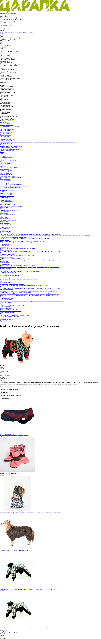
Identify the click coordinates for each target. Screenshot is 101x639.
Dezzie (1, 374)
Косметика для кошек (6, 279)
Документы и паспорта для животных (10, 316)
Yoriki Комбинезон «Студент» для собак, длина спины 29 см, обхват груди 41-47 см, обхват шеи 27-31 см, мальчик (31, 512)
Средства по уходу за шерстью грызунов (37, 294)
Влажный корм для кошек (7, 227)
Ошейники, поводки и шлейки (8, 167)
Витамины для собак (5, 306)
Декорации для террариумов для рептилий (11, 258)
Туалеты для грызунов (32, 301)
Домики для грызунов (6, 299)
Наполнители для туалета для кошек (10, 275)
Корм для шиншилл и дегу (17, 295)
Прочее (2, 152)
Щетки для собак (21, 234)
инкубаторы (3, 122)
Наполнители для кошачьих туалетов (10, 187)
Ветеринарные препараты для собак (9, 248)
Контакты (19, 15)
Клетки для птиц (4, 262)
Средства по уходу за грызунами (9, 292)
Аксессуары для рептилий (7, 260)
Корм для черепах (5, 211)
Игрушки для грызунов (6, 298)
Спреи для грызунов (53, 294)
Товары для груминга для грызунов (9, 291)
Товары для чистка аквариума (27, 142)
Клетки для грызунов (6, 296)
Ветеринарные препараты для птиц (9, 265)
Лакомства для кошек (5, 200)
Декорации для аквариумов (7, 140)
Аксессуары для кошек (6, 288)
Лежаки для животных (6, 194)
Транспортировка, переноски (8, 127)
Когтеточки (3, 281)
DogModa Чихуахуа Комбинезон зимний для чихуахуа (14, 550)
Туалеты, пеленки (5, 123)
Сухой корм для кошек (6, 224)
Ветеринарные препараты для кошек (10, 285)
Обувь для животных (5, 173)
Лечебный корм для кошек (7, 225)
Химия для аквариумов (6, 137)
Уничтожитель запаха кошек (30, 279)
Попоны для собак (5, 171)
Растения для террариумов (21, 260)
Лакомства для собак (5, 197)
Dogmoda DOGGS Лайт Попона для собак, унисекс (14, 435)
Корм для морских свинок (51, 295)
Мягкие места (3, 189)
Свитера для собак (35, 238)
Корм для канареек (5, 218)
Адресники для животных (7, 319)
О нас (15, 15)
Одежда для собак (5, 238)
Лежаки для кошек (5, 278)
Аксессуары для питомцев (7, 313)
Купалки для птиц (36, 267)
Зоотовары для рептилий (6, 257)
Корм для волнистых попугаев (8, 220)
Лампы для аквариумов (45, 260)
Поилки (2, 153)
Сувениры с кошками (28, 288)
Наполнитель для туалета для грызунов (10, 177)
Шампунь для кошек (17, 279)
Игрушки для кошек (5, 282)
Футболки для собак (24, 238)
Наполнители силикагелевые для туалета (11, 184)
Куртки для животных (6, 174)
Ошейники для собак (54, 251)
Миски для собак (4, 240)
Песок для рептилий (33, 260)
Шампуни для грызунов (19, 294)
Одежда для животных (6, 170)
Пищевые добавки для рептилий (9, 210)
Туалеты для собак (5, 233)
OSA (16, 632)
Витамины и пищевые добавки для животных (12, 305)
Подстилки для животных (7, 157)
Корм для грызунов (5, 295)
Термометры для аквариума (43, 142)
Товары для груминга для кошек (8, 271)
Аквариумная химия (5, 135)
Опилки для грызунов (6, 181)
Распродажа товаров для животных (9, 149)
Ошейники (3, 166)
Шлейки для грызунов (20, 301)
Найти (4, 634)
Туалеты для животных (6, 125)
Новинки (11, 15)
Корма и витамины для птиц (7, 204)
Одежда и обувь (4, 169)
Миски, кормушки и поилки (7, 190)
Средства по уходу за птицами (27, 265)
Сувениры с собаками (18, 251)
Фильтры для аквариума (12, 142)
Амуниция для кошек (6, 286)
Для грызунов (15, 32)
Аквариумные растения (6, 133)
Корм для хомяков (39, 295)
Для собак (8, 32)
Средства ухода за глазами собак (42, 235)
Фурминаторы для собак (32, 234)
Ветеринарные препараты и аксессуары (10, 311)
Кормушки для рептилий (58, 260)
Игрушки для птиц (5, 264)
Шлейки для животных (6, 162)
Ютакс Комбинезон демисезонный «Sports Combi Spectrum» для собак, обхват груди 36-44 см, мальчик (27, 627)
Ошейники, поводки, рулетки (8, 160)
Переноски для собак (5, 237)
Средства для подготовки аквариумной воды (62, 142)
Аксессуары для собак (6, 251)
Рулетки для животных (6, 163)
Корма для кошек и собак (6, 207)
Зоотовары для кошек (6, 268)
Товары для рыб (4, 136)
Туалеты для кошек (5, 269)
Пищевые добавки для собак (27, 248)
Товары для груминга (6, 143)
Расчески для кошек (22, 271)
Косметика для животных (7, 203)
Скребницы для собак (45, 234)
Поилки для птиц (16, 267)
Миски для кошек (4, 277)
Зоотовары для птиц (5, 261)
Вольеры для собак (5, 247)
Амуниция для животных (7, 150)
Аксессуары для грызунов (7, 301)
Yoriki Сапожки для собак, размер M (9, 473)
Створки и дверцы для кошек (42, 288)
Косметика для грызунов (6, 294)
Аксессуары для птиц (6, 267)
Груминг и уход (4, 304)
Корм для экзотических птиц (8, 215)
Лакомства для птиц (5, 198)
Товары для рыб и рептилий (7, 129)
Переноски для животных (7, 154)
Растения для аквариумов (7, 139)
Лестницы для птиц (26, 267)
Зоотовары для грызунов (6, 289)
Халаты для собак (14, 238)
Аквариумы (3, 142)
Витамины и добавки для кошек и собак (11, 309)
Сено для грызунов (5, 179)
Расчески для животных (6, 145)
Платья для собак (44, 238)
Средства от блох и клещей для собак (81, 235)
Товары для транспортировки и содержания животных (15, 315)
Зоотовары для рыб (5, 252)
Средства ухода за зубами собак (25, 235)
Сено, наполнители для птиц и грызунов (11, 147)
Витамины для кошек (41, 285)
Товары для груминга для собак (8, 234)
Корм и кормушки (5, 130)
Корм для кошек (4, 223)
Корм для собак (4, 242)
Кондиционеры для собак (29, 241)
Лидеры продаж (4, 15)
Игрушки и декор (4, 228)
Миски (2, 191)
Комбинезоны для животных (8, 176)
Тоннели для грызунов (44, 301)
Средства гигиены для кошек (8, 272)
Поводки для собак (5, 164)
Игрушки (30, 32)
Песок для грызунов (5, 180)
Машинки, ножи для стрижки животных (11, 146)
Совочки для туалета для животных (9, 126)
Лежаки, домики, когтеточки (8, 193)
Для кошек (3, 32)
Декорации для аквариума (7, 132)
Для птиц (21, 32)
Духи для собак (40, 241)
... (75, 142)
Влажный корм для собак (40, 242)
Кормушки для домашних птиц (49, 267)
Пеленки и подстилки (6, 156)
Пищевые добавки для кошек (27, 285)
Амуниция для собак (5, 250)
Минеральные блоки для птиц (8, 214)
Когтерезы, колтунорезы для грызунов (46, 291)
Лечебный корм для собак (15, 242)
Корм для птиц (4, 213)
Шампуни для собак (16, 241)
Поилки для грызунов (56, 301)
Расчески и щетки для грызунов (27, 291)
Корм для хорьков (29, 295)
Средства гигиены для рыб (7, 254)
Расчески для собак (56, 234)
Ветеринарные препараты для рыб (9, 255)
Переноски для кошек (6, 274)
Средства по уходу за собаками (8, 235)
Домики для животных (6, 302)
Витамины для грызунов (24, 292)
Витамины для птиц (5, 221)
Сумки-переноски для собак (19, 237)
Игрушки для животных (6, 230)
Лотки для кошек (54, 288)
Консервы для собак (27, 242)
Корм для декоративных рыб (26, 255)
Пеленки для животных (6, 159)
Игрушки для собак (5, 244)
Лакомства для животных (7, 196)
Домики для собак (5, 245)
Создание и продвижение (7, 632)
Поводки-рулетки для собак (31, 251)
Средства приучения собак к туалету (61, 235)
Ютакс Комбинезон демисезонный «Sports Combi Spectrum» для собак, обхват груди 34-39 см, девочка (27, 589)
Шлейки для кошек (17, 288)
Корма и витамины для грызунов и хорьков (11, 206)
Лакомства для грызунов (6, 201)
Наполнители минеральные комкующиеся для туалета (14, 186)
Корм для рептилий (5, 208)
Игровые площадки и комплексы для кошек (12, 284)
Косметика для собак (5, 241)
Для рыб (26, 32)
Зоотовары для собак (5, 231)
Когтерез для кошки (33, 271)
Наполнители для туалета (7, 183)
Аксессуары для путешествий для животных (12, 318)
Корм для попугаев (5, 217)
